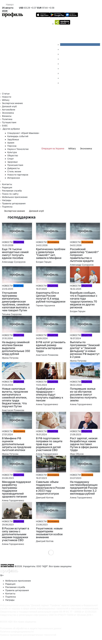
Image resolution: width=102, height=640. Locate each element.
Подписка (7, 206)
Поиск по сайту (10, 193)
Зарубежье (13, 139)
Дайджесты (13, 168)
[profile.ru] (62, 78)
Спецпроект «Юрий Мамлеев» (23, 133)
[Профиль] (12, 15)
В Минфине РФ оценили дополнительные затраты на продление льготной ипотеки (16, 444)
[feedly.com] (62, 73)
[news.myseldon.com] (62, 63)
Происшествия (15, 165)
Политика (7, 119)
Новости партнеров (17, 174)
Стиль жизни (14, 171)
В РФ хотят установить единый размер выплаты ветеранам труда (50, 347)
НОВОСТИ (7, 242)
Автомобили (8, 109)
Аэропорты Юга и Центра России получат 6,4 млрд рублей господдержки (50, 297)
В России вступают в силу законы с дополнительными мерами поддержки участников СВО (15, 534)
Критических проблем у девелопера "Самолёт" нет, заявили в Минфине (50, 254)
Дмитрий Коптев (44, 497)
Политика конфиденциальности (17, 631)
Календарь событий (17, 136)
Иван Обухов (77, 454)
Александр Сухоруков (14, 261)
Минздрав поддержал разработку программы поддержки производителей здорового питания (16, 489)
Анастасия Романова (47, 355)
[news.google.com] (62, 68)
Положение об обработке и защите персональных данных (30, 628)
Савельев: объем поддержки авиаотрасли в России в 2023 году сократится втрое (50, 487)
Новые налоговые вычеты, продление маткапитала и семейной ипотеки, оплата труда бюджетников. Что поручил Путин (15, 397)
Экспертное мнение (12, 103)
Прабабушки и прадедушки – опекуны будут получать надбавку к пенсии (49, 394)
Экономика (8, 112)
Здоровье (12, 161)
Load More (51, 552)
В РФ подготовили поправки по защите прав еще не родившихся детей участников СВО (49, 444)
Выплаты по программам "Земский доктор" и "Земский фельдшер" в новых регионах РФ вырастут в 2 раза (85, 349)
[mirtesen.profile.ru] (62, 59)
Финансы (6, 116)
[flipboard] (62, 83)
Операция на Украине (52, 148)
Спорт (10, 158)
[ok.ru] (62, 49)
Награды (6, 200)
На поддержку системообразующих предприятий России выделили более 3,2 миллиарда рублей (84, 487)
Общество (12, 155)
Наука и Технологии (18, 149)
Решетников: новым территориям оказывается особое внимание (49, 533)
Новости (6, 96)
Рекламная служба (12, 190)
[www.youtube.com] (62, 54)
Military (5, 100)
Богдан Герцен (43, 261)
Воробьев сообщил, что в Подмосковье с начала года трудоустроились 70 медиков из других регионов (83, 300)
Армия (10, 142)
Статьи (6, 93)
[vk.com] (80, 44)
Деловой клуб (9, 106)
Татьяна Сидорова (12, 314)
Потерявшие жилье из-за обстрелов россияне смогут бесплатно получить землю (83, 394)
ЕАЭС (5, 125)
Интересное (13, 177)
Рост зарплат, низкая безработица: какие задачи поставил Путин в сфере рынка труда (84, 444)
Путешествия (9, 122)
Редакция (7, 187)
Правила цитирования (14, 203)
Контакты (7, 184)
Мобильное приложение (14, 197)
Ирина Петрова (10, 357)
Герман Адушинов (45, 305)
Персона (11, 146)
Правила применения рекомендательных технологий (28, 634)
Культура (12, 152)
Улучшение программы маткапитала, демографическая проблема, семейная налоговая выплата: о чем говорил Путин (16, 301)
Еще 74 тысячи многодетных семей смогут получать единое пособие (15, 254)
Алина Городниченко (47, 404)
